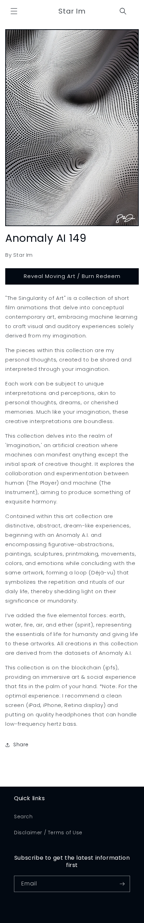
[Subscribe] (122, 884)
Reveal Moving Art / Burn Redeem (72, 276)
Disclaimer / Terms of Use (48, 832)
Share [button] (21, 744)
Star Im (81, 918)
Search (23, 816)
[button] (14, 11)
